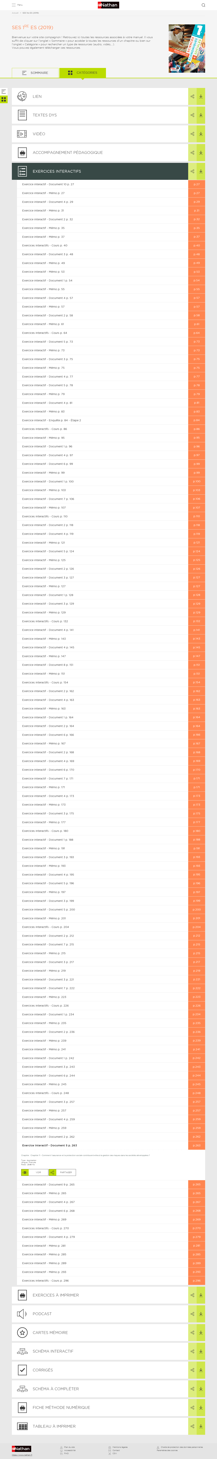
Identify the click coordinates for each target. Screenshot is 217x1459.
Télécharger (201, 96)
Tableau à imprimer (54, 1426)
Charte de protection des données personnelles (182, 1447)
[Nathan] (22, 1449)
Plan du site (69, 1447)
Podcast (42, 1314)
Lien (37, 96)
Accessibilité (69, 1450)
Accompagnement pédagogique (68, 152)
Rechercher (203, 5)
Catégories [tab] (86, 72)
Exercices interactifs (57, 171)
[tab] (4, 92)
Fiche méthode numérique (61, 1407)
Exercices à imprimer (56, 1295)
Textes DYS (45, 115)
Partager (192, 96)
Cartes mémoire (50, 1333)
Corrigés (43, 1370)
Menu (20, 5)
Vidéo (39, 134)
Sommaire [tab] (39, 72)
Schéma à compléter (56, 1389)
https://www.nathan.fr (22, 1455)
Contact (116, 1450)
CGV (115, 1453)
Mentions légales (120, 1447)
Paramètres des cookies (167, 1450)
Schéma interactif (53, 1351)
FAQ (66, 1453)
